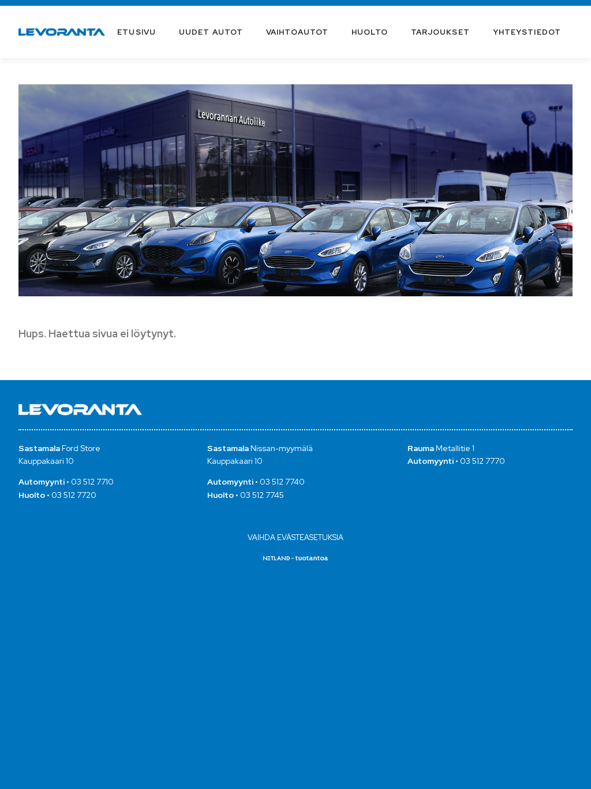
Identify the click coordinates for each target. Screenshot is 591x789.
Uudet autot (211, 32)
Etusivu (136, 32)
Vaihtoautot (297, 32)
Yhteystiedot (527, 32)
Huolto (369, 32)
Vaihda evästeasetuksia (295, 537)
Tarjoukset (440, 32)
